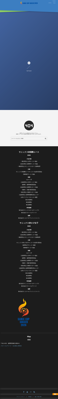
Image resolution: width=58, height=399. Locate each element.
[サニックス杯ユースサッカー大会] (29, 3)
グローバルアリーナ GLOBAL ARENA (11, 346)
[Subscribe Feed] (34, 392)
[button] (54, 2)
